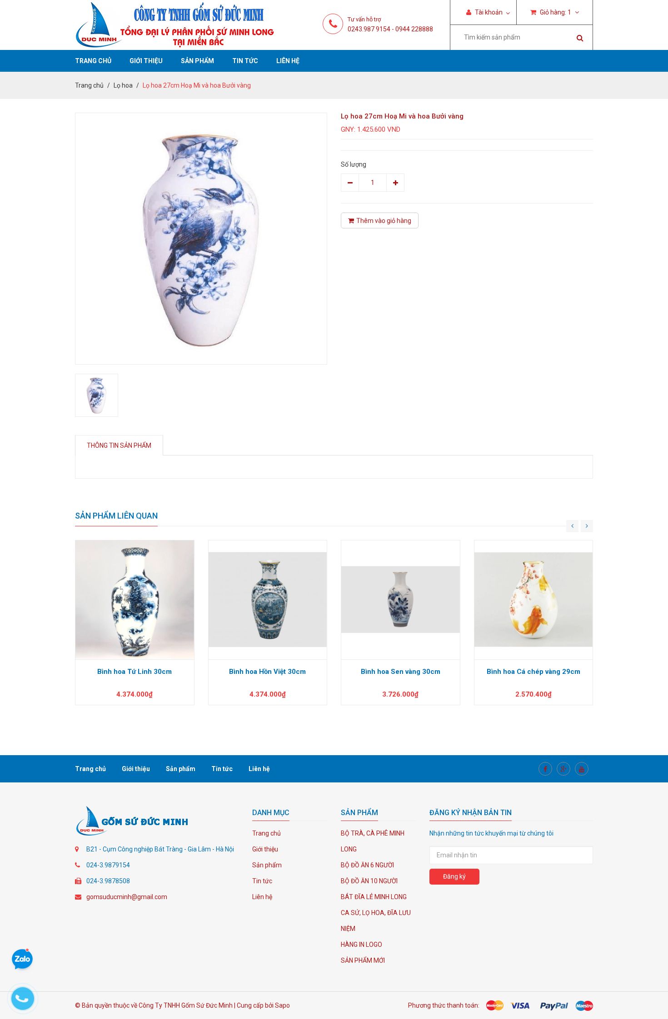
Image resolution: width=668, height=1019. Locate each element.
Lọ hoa (123, 85)
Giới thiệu (146, 60)
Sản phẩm (197, 60)
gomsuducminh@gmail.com (126, 896)
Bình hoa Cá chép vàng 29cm (533, 672)
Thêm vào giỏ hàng (383, 220)
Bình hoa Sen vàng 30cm (400, 672)
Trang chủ (93, 60)
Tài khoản (488, 12)
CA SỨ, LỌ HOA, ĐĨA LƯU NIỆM (376, 920)
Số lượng (353, 164)
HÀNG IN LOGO (361, 944)
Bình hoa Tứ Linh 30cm (134, 672)
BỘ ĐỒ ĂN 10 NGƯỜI (369, 881)
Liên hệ (287, 60)
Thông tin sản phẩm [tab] (119, 445)
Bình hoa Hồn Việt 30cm (267, 672)
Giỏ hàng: (554, 12)
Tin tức (245, 60)
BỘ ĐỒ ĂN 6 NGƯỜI (367, 865)
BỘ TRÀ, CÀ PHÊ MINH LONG (372, 841)
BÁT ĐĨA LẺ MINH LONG (374, 896)
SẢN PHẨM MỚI (363, 960)
